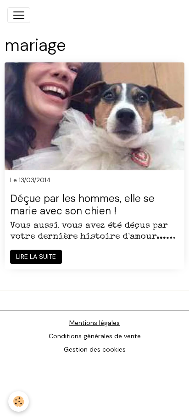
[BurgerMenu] (18, 15)
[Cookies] (18, 401)
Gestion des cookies (95, 349)
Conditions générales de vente (95, 336)
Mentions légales (94, 323)
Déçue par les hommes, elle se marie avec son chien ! (82, 205)
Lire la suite (36, 256)
